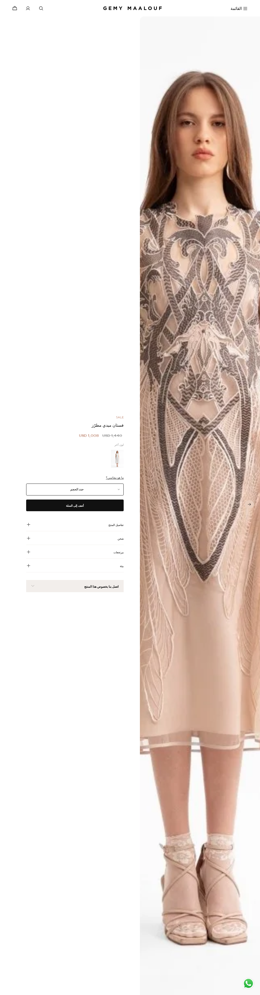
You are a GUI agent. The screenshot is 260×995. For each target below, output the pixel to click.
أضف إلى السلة (75, 505)
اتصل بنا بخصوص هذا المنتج (101, 587)
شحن (121, 538)
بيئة (122, 566)
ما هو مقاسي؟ (115, 477)
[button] (249, 504)
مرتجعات (118, 552)
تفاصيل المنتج (116, 525)
